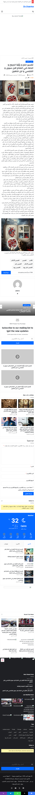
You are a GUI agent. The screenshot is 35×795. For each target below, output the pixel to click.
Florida (13, 729)
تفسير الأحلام (24, 58)
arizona (25, 729)
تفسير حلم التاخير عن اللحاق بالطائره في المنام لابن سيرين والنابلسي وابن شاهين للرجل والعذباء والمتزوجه (27, 430)
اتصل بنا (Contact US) (23, 781)
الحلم (20, 732)
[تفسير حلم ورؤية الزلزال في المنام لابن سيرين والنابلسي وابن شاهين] (9, 403)
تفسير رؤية (16, 267)
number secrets (6, 729)
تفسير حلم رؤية (27, 267)
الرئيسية (30, 58)
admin (29, 75)
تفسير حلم (18, 264)
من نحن (31, 781)
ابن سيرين (25, 732)
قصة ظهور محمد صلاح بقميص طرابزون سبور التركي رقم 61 (26, 630)
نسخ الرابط (6, 272)
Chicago (19, 729)
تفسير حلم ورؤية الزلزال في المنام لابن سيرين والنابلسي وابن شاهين (10, 411)
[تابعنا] (2, 660)
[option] (17, 307)
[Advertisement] (17, 37)
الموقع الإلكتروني (30, 480)
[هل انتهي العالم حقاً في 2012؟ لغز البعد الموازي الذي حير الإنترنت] (28, 701)
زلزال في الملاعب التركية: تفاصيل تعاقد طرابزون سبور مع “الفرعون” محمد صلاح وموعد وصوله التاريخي (9, 631)
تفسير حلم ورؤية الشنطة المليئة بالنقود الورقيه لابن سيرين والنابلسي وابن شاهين (19, 310)
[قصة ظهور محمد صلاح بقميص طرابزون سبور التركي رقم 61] (26, 622)
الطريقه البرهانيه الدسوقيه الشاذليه (26, 735)
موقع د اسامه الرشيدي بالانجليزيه (9, 781)
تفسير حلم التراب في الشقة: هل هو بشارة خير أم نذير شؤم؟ (26, 650)
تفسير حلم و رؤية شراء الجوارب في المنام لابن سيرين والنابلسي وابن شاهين (26, 411)
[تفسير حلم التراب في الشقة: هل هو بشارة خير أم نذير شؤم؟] (26, 643)
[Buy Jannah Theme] (17, 16)
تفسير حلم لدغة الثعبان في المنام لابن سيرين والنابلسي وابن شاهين (13, 550)
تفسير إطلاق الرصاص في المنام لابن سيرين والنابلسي (13, 579)
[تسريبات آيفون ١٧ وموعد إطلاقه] (28, 559)
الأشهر (29, 544)
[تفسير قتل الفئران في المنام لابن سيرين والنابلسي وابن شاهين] (28, 566)
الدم (30, 260)
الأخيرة (18, 544)
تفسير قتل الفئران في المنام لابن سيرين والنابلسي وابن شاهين (13, 565)
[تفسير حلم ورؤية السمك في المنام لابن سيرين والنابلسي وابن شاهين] (28, 573)
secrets (31, 732)
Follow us (31, 745)
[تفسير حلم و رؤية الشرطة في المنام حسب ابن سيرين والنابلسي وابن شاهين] (9, 421)
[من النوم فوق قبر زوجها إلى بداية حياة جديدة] (9, 643)
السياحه (10, 732)
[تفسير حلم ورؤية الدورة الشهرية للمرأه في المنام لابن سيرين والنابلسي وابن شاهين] (6, 717)
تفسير (24, 260)
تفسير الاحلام (28, 264)
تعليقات (6, 544)
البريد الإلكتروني (30, 473)
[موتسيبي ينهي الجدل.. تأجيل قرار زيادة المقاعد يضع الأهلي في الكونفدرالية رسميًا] (28, 717)
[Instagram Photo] (17, 664)
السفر (15, 732)
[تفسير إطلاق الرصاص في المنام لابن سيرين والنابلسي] (28, 581)
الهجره (15, 735)
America (31, 729)
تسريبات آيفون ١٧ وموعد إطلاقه (15, 557)
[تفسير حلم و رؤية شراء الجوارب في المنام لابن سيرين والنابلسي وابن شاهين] (26, 403)
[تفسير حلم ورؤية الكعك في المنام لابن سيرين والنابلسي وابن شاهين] (17, 717)
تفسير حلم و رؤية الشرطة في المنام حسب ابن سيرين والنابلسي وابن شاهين (10, 429)
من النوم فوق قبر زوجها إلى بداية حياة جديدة (21, 1)
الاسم (32, 466)
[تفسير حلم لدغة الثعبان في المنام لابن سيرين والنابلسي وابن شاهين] (28, 551)
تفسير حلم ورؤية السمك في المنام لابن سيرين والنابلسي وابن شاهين (13, 572)
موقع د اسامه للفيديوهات (17, 784)
